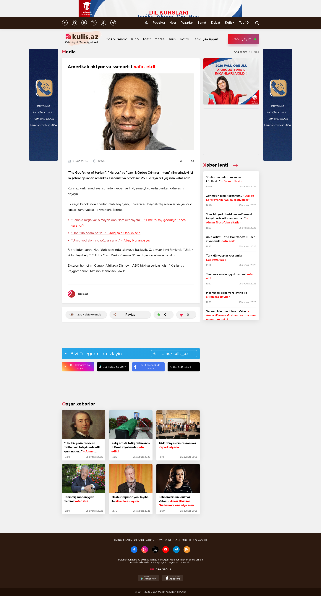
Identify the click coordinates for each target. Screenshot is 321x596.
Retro (184, 39)
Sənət (202, 22)
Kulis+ (229, 22)
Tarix (172, 39)
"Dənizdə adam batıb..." (105, 233)
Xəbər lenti (216, 165)
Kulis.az (83, 293)
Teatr (146, 39)
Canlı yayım (242, 39)
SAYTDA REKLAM (168, 540)
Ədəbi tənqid (116, 39)
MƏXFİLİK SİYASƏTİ (194, 540)
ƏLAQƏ (139, 540)
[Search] (257, 23)
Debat (215, 22)
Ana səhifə (240, 51)
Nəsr (172, 22)
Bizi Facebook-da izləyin (150, 367)
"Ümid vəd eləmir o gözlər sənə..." (110, 240)
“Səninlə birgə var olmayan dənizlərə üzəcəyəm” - (128, 222)
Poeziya (159, 22)
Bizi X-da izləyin (182, 366)
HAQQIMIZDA (123, 540)
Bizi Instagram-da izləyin (80, 367)
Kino (135, 39)
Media (160, 39)
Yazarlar (187, 22)
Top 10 (244, 22)
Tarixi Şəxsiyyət (205, 39)
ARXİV (150, 540)
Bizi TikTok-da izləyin (114, 366)
